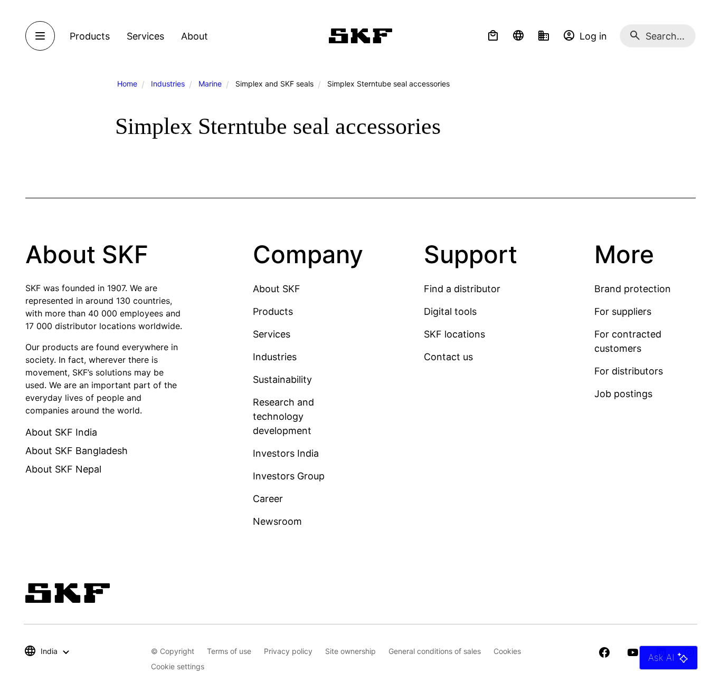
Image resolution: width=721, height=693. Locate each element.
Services (271, 334)
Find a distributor (462, 288)
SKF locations (454, 334)
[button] (493, 35)
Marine (210, 83)
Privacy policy (288, 651)
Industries (168, 83)
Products (273, 311)
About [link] (194, 36)
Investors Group (289, 476)
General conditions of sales (434, 651)
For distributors (628, 371)
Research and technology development (283, 416)
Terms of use (229, 651)
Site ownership (350, 651)
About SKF (276, 288)
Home (127, 83)
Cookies (507, 651)
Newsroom (277, 521)
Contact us (448, 356)
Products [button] (90, 36)
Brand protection (632, 288)
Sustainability (282, 379)
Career (268, 498)
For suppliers (622, 311)
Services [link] (145, 36)
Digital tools (450, 311)
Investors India (286, 453)
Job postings (623, 393)
